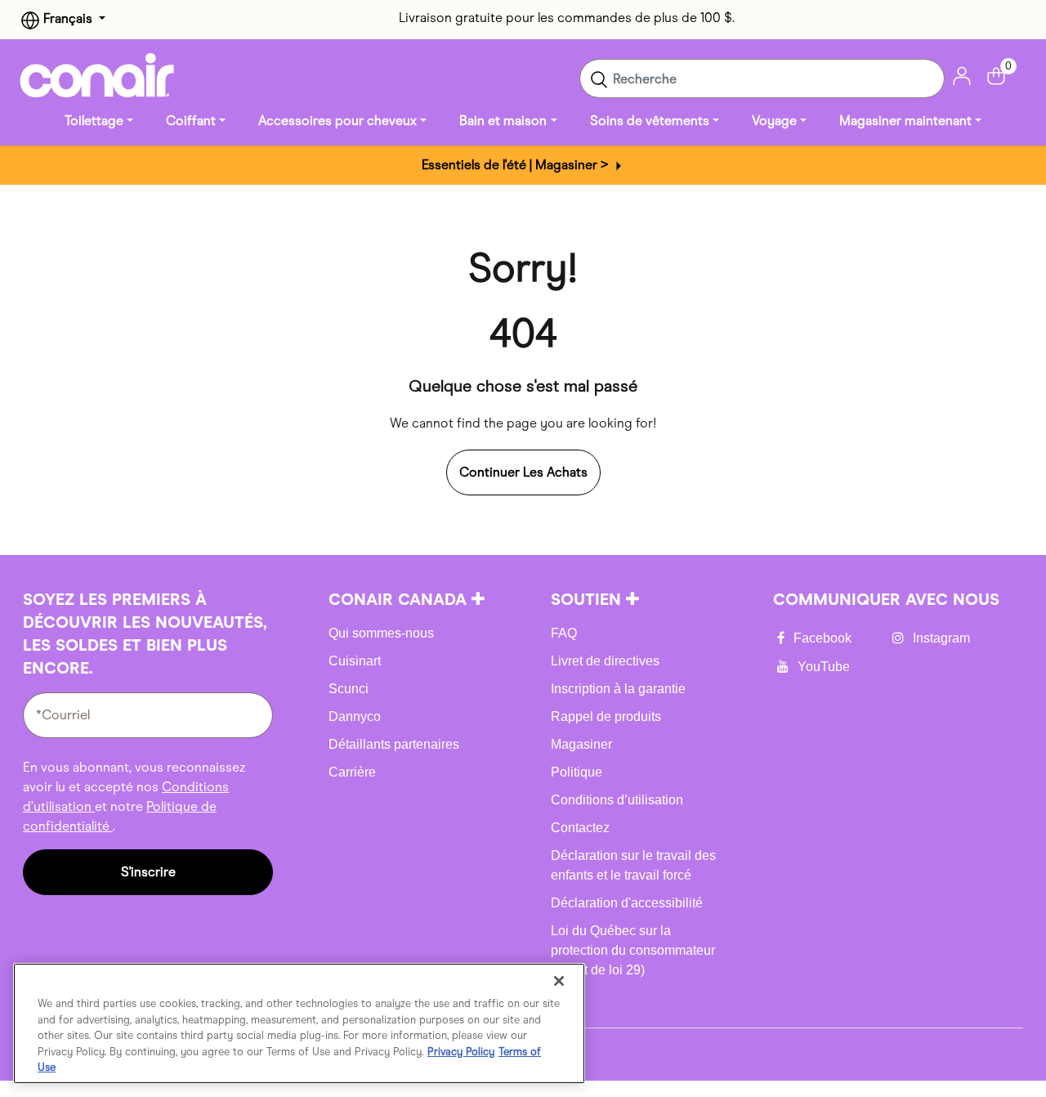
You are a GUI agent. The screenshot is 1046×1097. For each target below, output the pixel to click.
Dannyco (355, 716)
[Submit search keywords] (599, 78)
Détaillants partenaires (394, 744)
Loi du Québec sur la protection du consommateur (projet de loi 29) (633, 950)
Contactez (580, 828)
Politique (576, 772)
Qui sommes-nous (381, 633)
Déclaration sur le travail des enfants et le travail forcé (633, 865)
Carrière (352, 772)
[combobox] (762, 78)
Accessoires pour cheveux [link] (337, 120)
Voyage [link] (774, 120)
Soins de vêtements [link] (649, 120)
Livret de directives (605, 661)
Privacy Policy (460, 1052)
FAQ (564, 633)
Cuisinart (355, 661)
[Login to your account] (961, 75)
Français (68, 18)
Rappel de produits (606, 716)
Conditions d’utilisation (617, 800)
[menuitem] (99, 121)
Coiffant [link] (191, 120)
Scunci (349, 689)
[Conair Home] (97, 75)
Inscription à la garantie (618, 689)
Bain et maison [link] (503, 120)
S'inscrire (148, 872)
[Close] (559, 981)
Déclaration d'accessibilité (627, 903)
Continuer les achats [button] (523, 472)
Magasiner (581, 744)
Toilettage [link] (94, 120)
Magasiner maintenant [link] (905, 120)
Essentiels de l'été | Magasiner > (517, 164)
